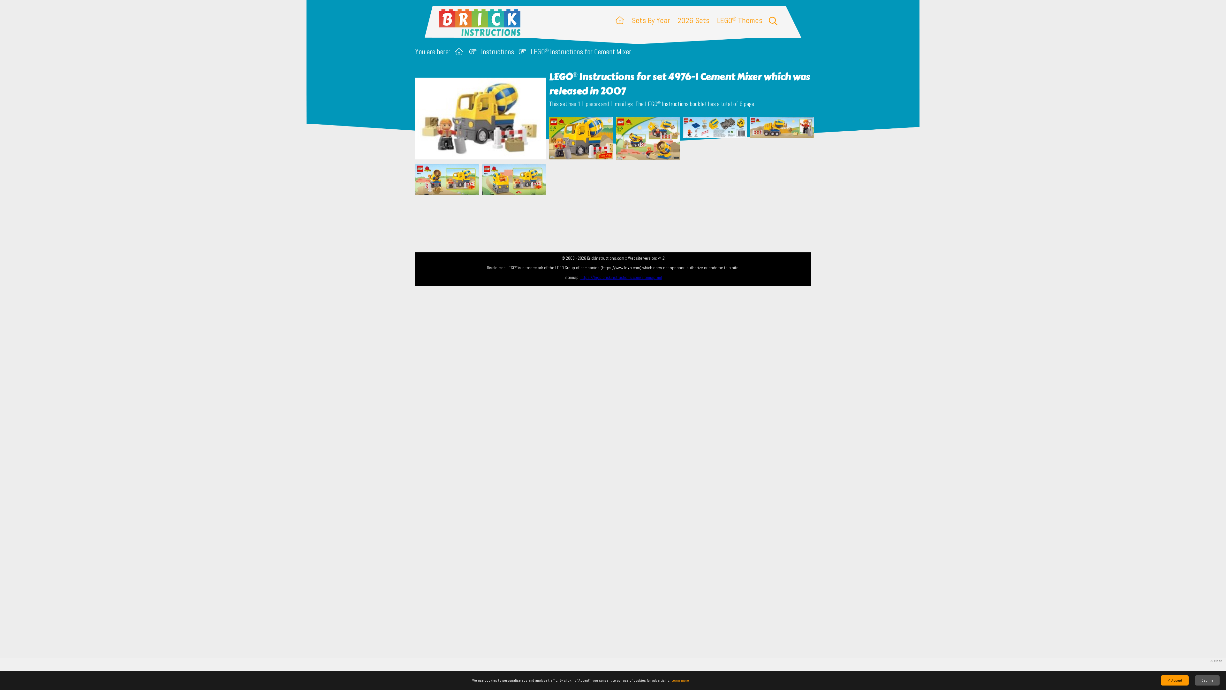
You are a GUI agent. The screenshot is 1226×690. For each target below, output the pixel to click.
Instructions (497, 52)
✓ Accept (1174, 680)
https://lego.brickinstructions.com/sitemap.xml (621, 277)
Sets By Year (651, 20)
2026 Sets (693, 20)
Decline (1207, 680)
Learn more (680, 680)
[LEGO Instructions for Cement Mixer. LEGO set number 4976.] (581, 139)
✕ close (1216, 661)
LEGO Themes (739, 20)
